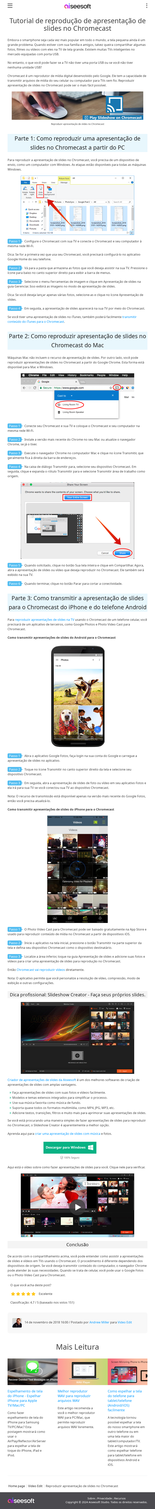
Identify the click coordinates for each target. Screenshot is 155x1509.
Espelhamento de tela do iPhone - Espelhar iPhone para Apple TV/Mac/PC (25, 1398)
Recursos (120, 1498)
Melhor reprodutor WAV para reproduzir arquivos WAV (74, 1396)
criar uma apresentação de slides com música (67, 1134)
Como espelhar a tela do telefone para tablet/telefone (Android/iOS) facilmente (125, 1400)
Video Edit (125, 1322)
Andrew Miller (99, 1322)
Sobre (91, 1498)
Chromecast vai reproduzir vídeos (41, 970)
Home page (16, 1486)
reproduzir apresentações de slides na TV (44, 620)
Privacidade (104, 1498)
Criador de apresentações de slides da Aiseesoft (42, 1080)
